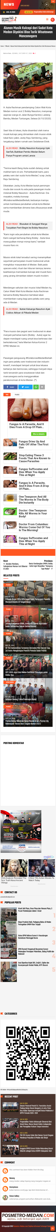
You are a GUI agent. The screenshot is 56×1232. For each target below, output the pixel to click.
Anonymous (13, 1187)
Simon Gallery (14, 1196)
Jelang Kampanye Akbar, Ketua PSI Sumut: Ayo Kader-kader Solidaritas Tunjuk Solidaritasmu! (26, 625)
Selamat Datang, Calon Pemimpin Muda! (21, 699)
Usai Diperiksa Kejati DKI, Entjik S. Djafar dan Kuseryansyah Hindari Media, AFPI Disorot (33, 964)
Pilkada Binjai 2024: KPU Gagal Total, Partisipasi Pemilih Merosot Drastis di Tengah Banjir (27, 601)
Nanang (12, 1178)
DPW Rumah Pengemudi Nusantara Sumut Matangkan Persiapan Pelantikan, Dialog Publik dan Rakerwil (36, 951)
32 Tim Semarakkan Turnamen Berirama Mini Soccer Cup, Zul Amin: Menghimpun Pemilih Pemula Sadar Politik (27, 649)
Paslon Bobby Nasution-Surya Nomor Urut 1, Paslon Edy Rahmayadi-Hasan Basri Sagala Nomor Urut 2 (27, 722)
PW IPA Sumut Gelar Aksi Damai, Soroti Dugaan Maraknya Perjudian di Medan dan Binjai (36, 1137)
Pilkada (17, 394)
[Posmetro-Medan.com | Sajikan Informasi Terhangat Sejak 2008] (28, 1220)
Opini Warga (10, 682)
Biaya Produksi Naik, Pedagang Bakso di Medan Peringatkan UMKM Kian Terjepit (34, 923)
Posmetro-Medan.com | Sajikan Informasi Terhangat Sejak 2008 (33, 1226)
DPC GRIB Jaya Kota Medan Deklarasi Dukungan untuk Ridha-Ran (26, 674)
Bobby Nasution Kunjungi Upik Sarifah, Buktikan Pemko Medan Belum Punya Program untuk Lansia (28, 152)
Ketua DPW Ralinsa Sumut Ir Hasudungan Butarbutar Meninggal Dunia (33, 937)
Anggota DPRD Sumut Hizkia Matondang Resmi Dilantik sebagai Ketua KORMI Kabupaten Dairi (36, 1150)
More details (39, 434)
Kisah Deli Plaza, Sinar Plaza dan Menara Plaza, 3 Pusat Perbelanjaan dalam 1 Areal (35, 910)
